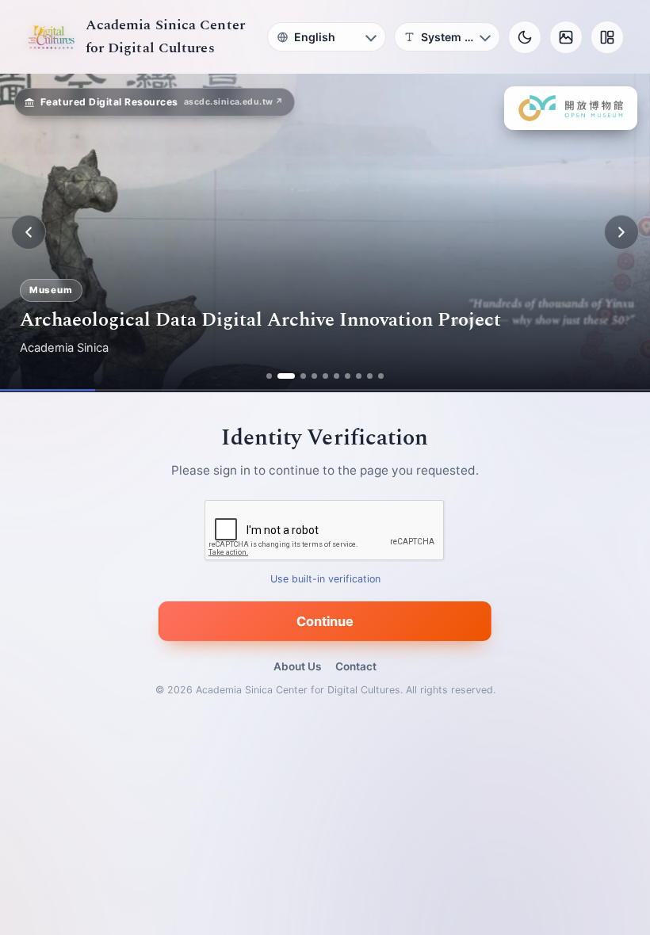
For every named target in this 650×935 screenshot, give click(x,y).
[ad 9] (370, 376)
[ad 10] (381, 376)
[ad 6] (336, 376)
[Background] (566, 37)
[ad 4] (314, 376)
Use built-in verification (325, 579)
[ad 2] (286, 376)
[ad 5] (325, 376)
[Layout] (607, 37)
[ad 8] (358, 376)
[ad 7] (347, 376)
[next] (621, 232)
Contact (356, 666)
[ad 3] (303, 376)
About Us (297, 666)
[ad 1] (269, 376)
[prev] (28, 232)
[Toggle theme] (524, 37)
